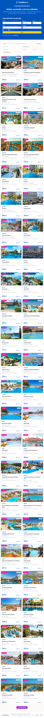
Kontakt (33, 715)
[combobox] (32, 47)
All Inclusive (6, 29)
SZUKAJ (22, 32)
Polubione (39, 43)
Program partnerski (37, 715)
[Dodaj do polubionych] (20, 71)
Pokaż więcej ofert (22, 707)
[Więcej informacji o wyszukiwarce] (18, 35)
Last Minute (11, 29)
